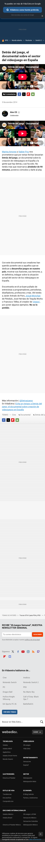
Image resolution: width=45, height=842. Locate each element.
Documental (25, 415)
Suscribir (37, 634)
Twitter (24, 94)
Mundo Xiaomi (8, 759)
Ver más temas (9, 712)
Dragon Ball (7, 692)
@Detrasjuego (26, 400)
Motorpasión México (30, 825)
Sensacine (27, 761)
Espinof (26, 765)
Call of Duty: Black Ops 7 (31, 698)
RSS (33, 651)
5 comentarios (10, 94)
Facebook (19, 94)
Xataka (5, 745)
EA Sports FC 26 (9, 704)
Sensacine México (29, 818)
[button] (14, 112)
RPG (6, 40)
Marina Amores (9, 151)
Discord (10, 656)
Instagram (28, 651)
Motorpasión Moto (29, 781)
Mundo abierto (17, 40)
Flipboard (28, 94)
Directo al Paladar (9, 778)
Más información (35, 839)
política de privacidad (32, 640)
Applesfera (6, 752)
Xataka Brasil (7, 818)
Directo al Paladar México (12, 825)
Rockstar (29, 40)
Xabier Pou (23, 151)
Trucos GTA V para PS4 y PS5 (30, 615)
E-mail (33, 94)
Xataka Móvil (7, 749)
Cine (14, 415)
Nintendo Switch (9, 682)
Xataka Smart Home (10, 756)
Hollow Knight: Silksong (9, 698)
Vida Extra (26, 749)
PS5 (24, 687)
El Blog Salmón (28, 794)
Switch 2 (39, 40)
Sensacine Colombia (30, 821)
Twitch (38, 651)
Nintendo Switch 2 (30, 682)
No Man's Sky (28, 692)
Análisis (26, 678)
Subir (35, 732)
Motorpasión (27, 778)
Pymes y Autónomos (30, 798)
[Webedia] (10, 733)
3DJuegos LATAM (29, 814)
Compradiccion (8, 801)
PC (4, 687)
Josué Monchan (33, 295)
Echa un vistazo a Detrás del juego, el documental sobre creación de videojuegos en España (22, 406)
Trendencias (7, 794)
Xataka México (8, 814)
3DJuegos (26, 745)
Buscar (42, 722)
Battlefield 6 (28, 704)
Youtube (23, 651)
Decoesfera (7, 798)
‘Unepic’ (36, 301)
